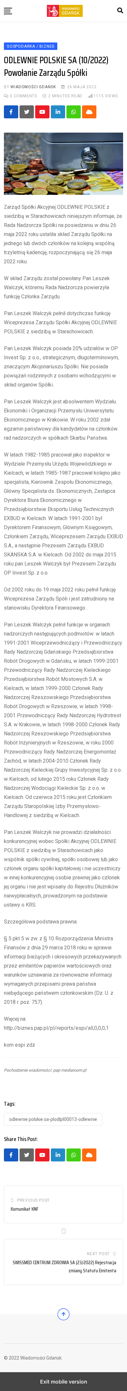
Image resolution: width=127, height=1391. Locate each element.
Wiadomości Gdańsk (33, 87)
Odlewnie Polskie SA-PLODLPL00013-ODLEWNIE (53, 1119)
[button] (8, 11)
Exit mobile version (63, 1381)
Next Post (98, 1254)
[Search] (120, 10)
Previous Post (33, 1200)
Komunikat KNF (24, 1209)
